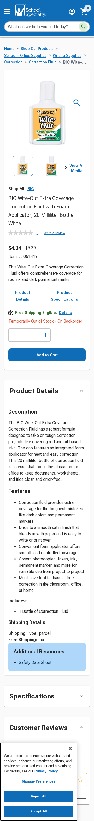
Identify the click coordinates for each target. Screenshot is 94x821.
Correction (13, 62)
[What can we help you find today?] (83, 26)
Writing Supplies (67, 55)
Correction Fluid (43, 62)
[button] (71, 11)
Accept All (38, 811)
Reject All (38, 796)
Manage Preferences (38, 781)
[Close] (70, 748)
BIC (30, 188)
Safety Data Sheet (35, 662)
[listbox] (37, 173)
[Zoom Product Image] (77, 103)
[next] (66, 168)
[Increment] (45, 335)
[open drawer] (7, 11)
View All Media (76, 168)
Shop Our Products (37, 49)
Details (65, 312)
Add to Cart (47, 354)
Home (9, 49)
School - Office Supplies (25, 55)
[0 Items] (84, 11)
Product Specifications (64, 296)
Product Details (22, 296)
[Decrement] (13, 335)
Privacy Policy (46, 771)
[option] (22, 173)
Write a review (54, 233)
